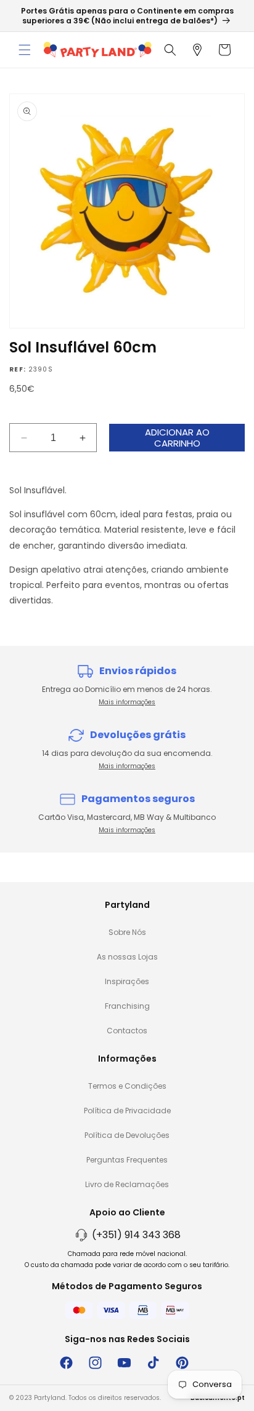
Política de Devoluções (127, 1135)
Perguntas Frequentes (127, 1160)
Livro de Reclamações (127, 1184)
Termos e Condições (127, 1086)
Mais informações (127, 702)
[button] (24, 49)
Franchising (127, 1006)
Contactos (127, 1030)
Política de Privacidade (127, 1110)
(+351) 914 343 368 (136, 1235)
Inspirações (127, 981)
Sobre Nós (127, 932)
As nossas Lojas (127, 957)
